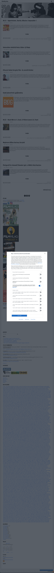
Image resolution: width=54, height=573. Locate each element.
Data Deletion (21, 319)
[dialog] (27, 286)
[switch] (40, 274)
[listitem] (27, 272)
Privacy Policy (33, 319)
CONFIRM (19, 315)
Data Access (27, 319)
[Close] (45, 254)
